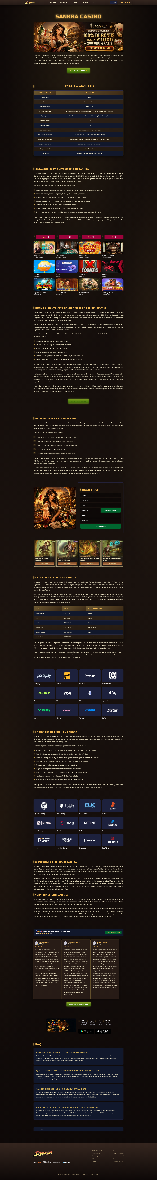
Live (67, 237)
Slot (112, 237)
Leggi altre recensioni (78, 1004)
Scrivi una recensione (113, 932)
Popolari (44, 237)
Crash (90, 237)
